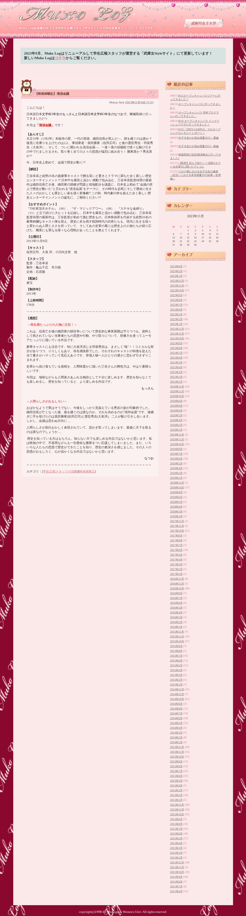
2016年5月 (176, 607)
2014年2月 (176, 737)
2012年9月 (176, 819)
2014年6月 (176, 718)
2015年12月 (177, 631)
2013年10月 (177, 756)
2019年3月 (176, 473)
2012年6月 (176, 833)
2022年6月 (176, 309)
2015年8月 (176, 650)
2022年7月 (176, 304)
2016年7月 (176, 598)
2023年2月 (176, 271)
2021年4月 (176, 367)
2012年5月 (176, 838)
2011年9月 (176, 876)
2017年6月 (176, 549)
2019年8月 (176, 449)
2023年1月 (176, 275)
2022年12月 (177, 280)
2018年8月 (176, 492)
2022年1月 (176, 324)
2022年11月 (177, 285)
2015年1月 (176, 684)
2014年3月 (176, 732)
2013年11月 (177, 751)
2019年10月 (177, 444)
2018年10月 (177, 487)
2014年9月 (176, 703)
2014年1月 (176, 742)
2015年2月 (176, 679)
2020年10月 (177, 396)
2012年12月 (177, 804)
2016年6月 (176, 602)
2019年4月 (176, 468)
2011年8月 (176, 881)
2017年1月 (176, 574)
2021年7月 (176, 352)
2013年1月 (176, 799)
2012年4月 (176, 843)
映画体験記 (87, 471)
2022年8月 (176, 300)
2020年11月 (177, 391)
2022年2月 (176, 319)
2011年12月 (177, 862)
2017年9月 (176, 535)
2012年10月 (177, 814)
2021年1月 (176, 381)
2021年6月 (176, 357)
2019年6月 (176, 458)
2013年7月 (176, 771)
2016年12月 (177, 578)
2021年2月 (176, 376)
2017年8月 (176, 540)
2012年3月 (176, 848)
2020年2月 (176, 425)
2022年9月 (176, 295)
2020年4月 (176, 420)
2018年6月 (176, 497)
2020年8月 (176, 405)
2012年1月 (176, 857)
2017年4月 (176, 559)
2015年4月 (176, 670)
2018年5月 (176, 501)
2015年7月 (176, 655)
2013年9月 (176, 761)
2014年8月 (176, 708)
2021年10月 (177, 338)
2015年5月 (176, 665)
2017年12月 (177, 521)
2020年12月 (177, 386)
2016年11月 (177, 583)
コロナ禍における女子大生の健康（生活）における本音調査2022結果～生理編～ (195, 175)
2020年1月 (176, 429)
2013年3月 (176, 790)
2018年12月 (177, 482)
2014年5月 (176, 723)
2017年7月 (176, 545)
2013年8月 (176, 766)
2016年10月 (177, 588)
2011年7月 (176, 886)
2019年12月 (177, 434)
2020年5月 (176, 415)
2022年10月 (177, 290)
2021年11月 (177, 333)
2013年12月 (177, 747)
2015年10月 (177, 641)
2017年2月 (176, 569)
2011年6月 (176, 891)
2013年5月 (176, 780)
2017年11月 (177, 525)
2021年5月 (176, 362)
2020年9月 (176, 400)
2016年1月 (176, 626)
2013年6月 (176, 775)
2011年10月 (177, 872)
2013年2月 (176, 795)
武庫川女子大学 (203, 23)
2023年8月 (176, 266)
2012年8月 (176, 824)
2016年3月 (176, 617)
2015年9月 (176, 646)
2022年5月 (176, 314)
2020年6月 (176, 410)
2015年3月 (176, 674)
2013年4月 (176, 785)
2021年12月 (177, 328)
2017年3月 (176, 564)
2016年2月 (176, 622)
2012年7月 (176, 828)
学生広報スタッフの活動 (60, 471)
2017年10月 (177, 530)
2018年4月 (176, 506)
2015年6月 (176, 660)
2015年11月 (177, 636)
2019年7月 (176, 453)
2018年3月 (176, 511)
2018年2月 (176, 516)
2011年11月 (177, 867)
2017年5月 (176, 554)
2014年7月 (176, 713)
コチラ (60, 58)
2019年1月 (176, 477)
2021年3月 (176, 372)
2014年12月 (177, 689)
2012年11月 (177, 809)
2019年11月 (177, 439)
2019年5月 (176, 463)
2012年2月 (176, 852)
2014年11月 (177, 694)
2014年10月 (177, 699)
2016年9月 (176, 593)
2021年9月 (176, 343)
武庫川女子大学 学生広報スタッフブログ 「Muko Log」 (78, 14)
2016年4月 (176, 612)
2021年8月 (176, 348)
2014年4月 (176, 727)
